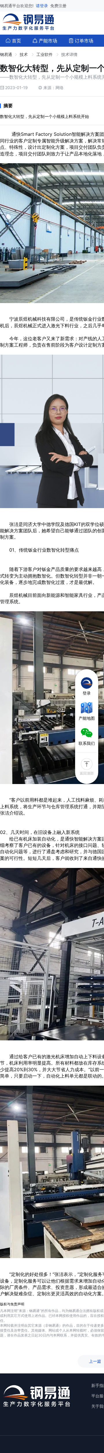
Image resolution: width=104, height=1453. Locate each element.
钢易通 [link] (6, 54)
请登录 (42, 5)
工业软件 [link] (45, 54)
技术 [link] (24, 54)
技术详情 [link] (69, 54)
